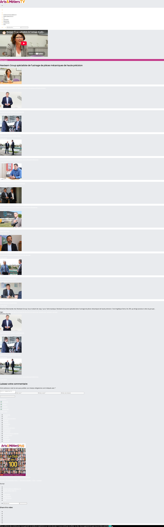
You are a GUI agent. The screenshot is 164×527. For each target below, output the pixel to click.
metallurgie (42, 312)
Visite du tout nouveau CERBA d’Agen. (10, 355)
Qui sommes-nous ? (12, 480)
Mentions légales (25, 480)
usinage (54, 312)
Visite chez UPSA (4, 231)
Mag (4, 24)
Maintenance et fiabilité (10, 433)
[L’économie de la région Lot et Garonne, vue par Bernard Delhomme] (11, 374)
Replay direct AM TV (8, 16)
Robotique (6, 439)
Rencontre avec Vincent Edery (8, 303)
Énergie (5, 420)
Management (7, 435)
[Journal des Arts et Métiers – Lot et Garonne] (11, 330)
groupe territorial (23, 312)
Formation (6, 424)
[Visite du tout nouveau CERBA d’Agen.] (11, 352)
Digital (5, 417)
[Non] (112, 526)
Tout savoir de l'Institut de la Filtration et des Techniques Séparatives (18, 207)
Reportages (6, 21)
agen (5, 312)
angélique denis (12, 312)
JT (4, 17)
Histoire (6, 426)
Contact (39, 480)
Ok (110, 526)
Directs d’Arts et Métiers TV (9, 14)
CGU (33, 480)
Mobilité (6, 437)
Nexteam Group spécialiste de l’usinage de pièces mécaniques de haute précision (23, 88)
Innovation (6, 430)
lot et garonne (33, 312)
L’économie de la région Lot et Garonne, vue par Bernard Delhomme (19, 159)
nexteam (49, 312)
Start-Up (6, 441)
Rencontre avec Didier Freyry (8, 279)
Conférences (6, 22)
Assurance (6, 415)
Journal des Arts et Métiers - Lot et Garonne (12, 112)
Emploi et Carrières (9, 418)
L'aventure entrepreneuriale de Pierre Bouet (12, 183)
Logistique (6, 432)
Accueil (2, 480)
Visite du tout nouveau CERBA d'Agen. (10, 136)
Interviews (5, 19)
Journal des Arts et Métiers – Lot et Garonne (12, 333)
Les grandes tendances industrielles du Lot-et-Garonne (15, 255)
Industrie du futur (9, 428)
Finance (5, 422)
